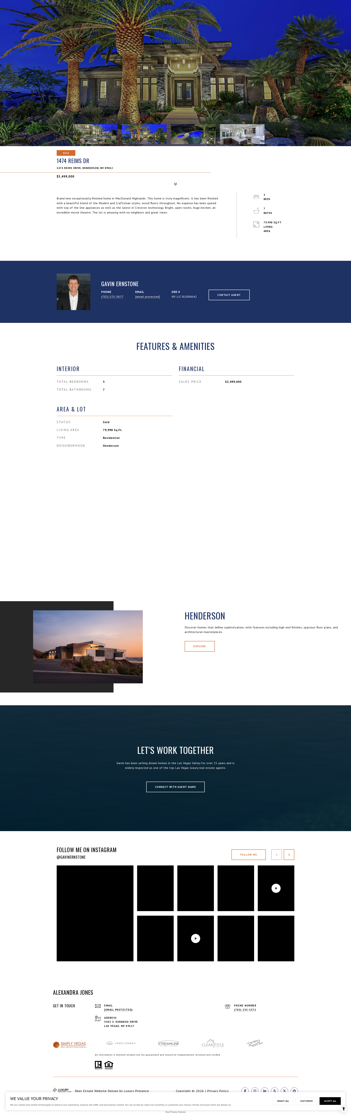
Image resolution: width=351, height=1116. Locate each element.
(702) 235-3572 (245, 1009)
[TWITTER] (284, 1091)
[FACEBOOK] (245, 1091)
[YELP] (274, 1091)
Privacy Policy (218, 1091)
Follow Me (248, 854)
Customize (306, 1101)
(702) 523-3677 (112, 296)
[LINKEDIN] (264, 1091)
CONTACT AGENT (229, 295)
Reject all (283, 1101)
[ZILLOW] (294, 1091)
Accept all (330, 1101)
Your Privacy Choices (175, 1112)
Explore (199, 646)
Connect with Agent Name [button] (175, 787)
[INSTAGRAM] (254, 1091)
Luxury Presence (136, 1091)
